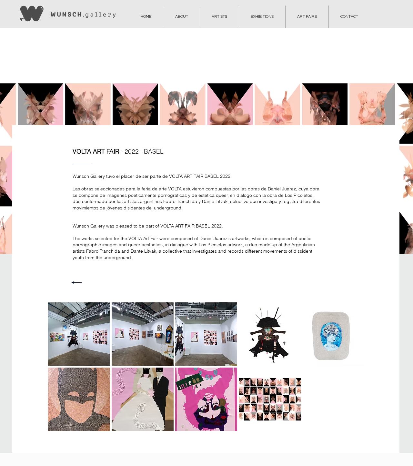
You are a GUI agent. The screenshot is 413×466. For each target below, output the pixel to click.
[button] (79, 334)
